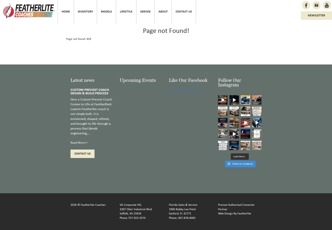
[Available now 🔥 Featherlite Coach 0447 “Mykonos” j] (222, 134)
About (163, 11)
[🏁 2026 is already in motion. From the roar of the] (222, 145)
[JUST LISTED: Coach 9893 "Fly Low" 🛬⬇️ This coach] (234, 122)
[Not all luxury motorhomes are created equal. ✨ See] (234, 134)
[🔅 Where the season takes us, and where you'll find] (256, 111)
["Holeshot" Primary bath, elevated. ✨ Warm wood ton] (245, 145)
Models (106, 11)
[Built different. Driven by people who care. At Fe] (245, 134)
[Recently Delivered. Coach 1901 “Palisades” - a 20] (222, 122)
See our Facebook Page (185, 91)
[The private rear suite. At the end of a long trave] (222, 111)
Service (145, 11)
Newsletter (316, 15)
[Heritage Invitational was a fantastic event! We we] (256, 122)
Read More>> (79, 142)
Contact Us (184, 11)
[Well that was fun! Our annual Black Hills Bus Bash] (222, 100)
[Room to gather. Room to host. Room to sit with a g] (234, 111)
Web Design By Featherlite (234, 213)
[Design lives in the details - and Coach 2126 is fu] (256, 100)
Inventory (85, 11)
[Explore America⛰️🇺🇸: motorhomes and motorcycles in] (234, 100)
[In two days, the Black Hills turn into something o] (245, 100)
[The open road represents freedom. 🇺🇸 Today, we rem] (245, 122)
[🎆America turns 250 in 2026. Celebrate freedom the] (256, 134)
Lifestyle (126, 11)
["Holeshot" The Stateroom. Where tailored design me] (256, 145)
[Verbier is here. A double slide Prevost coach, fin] (245, 111)
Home (66, 11)
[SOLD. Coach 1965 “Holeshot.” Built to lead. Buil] (234, 145)
